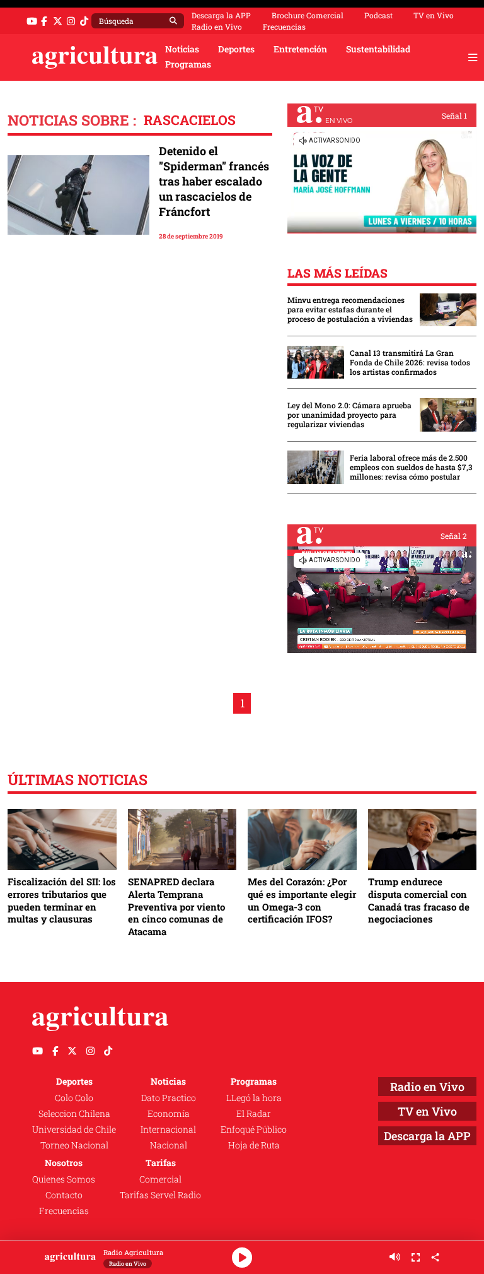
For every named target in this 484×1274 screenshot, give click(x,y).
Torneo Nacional (74, 1145)
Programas (188, 64)
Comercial (160, 1179)
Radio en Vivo (217, 26)
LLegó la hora (254, 1098)
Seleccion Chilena (74, 1113)
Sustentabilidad (378, 49)
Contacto (64, 1195)
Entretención (300, 49)
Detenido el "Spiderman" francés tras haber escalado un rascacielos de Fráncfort (214, 181)
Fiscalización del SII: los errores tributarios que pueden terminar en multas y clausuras (62, 900)
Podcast (378, 15)
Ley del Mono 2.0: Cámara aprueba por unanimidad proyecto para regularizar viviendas (349, 415)
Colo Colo (74, 1098)
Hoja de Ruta (254, 1145)
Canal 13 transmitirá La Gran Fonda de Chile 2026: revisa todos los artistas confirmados (410, 362)
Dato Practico (168, 1098)
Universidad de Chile (74, 1129)
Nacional (168, 1145)
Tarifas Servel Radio (160, 1195)
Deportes (236, 49)
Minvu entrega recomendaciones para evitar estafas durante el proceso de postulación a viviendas (350, 309)
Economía (168, 1113)
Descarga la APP (221, 15)
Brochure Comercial (307, 15)
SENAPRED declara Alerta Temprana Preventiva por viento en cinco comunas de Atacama (176, 906)
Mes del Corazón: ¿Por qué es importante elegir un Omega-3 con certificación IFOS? (302, 900)
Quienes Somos (63, 1179)
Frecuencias (284, 26)
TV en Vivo (433, 15)
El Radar (253, 1113)
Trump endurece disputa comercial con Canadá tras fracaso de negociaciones (419, 900)
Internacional (168, 1129)
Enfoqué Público (254, 1129)
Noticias (182, 49)
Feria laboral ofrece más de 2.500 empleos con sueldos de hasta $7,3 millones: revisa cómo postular (411, 467)
